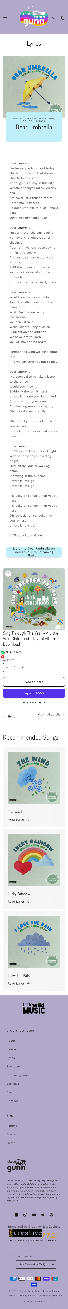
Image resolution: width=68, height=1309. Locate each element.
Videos (11, 1049)
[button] (5, 17)
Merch (11, 1143)
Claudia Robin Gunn (30, 1291)
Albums (12, 1125)
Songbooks (14, 1066)
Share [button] (12, 716)
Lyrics (11, 1058)
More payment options (34, 702)
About (11, 1040)
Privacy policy (27, 1295)
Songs (11, 1134)
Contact (12, 1101)
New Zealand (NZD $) (32, 1264)
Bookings (13, 1083)
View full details (49, 714)
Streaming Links (18, 1075)
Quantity (8, 660)
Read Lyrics (16, 820)
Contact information (50, 1295)
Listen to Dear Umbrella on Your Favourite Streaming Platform (34, 552)
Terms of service (35, 1301)
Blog (10, 1092)
